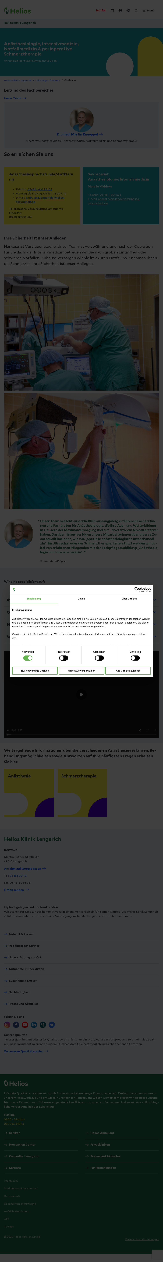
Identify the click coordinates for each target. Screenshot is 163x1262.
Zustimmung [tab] (34, 598)
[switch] (63, 658)
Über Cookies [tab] (129, 598)
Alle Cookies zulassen (128, 670)
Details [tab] (81, 598)
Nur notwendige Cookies (35, 670)
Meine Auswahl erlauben (81, 670)
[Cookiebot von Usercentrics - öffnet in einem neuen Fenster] (137, 589)
